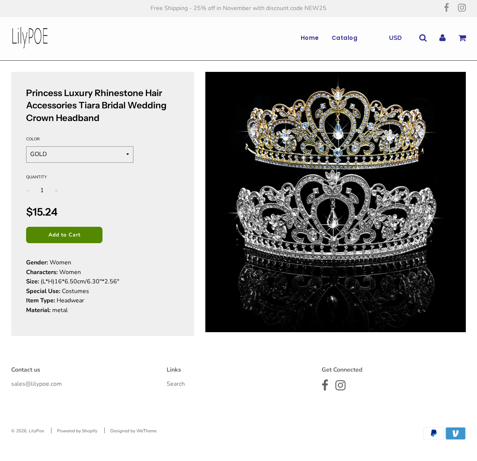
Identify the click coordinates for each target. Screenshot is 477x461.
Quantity (36, 177)
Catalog (345, 38)
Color (33, 139)
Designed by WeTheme (133, 431)
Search (176, 384)
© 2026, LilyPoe (27, 431)
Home (310, 38)
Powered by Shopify (77, 431)
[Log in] (442, 38)
